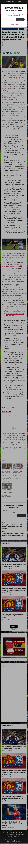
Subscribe (20, 20)
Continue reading (14, 24)
